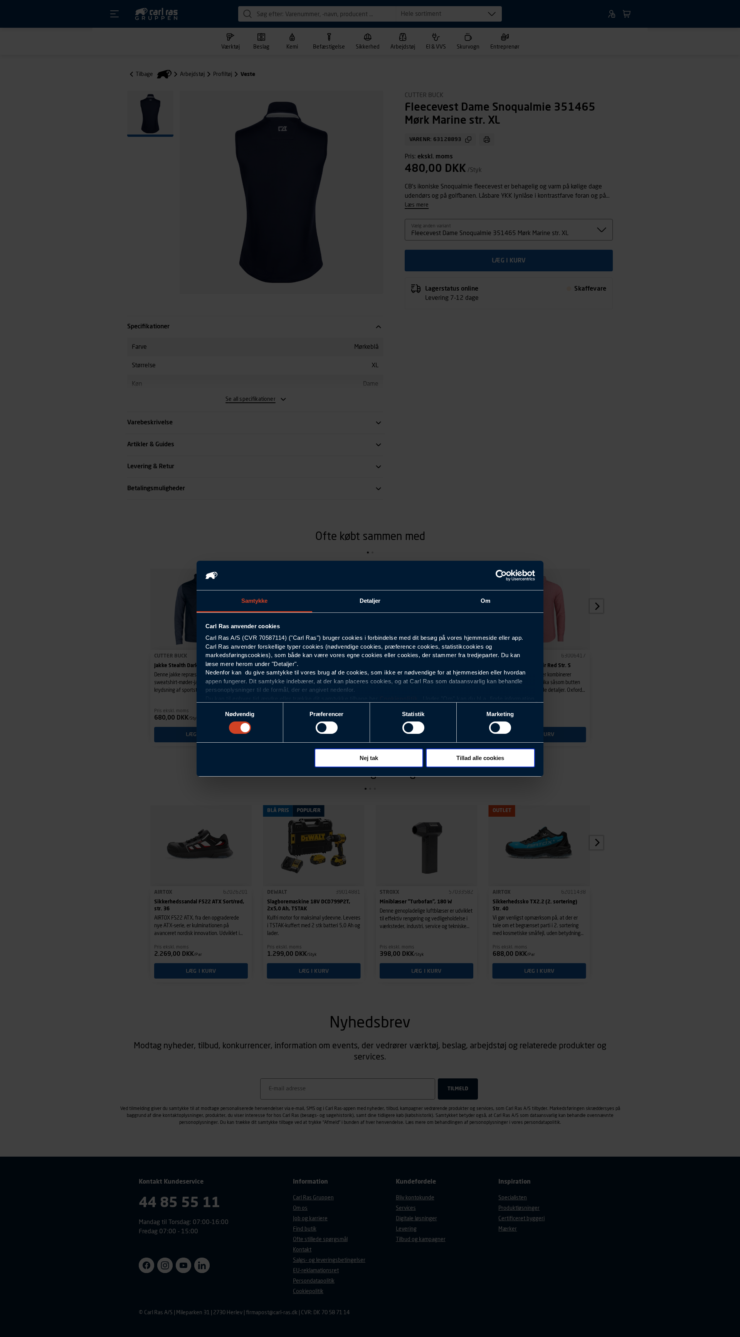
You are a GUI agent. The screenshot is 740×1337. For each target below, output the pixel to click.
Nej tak (369, 758)
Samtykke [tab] (254, 600)
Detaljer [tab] (370, 600)
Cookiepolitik (399, 698)
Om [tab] (485, 600)
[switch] (327, 727)
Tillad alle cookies (480, 758)
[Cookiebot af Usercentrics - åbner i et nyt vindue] (501, 575)
